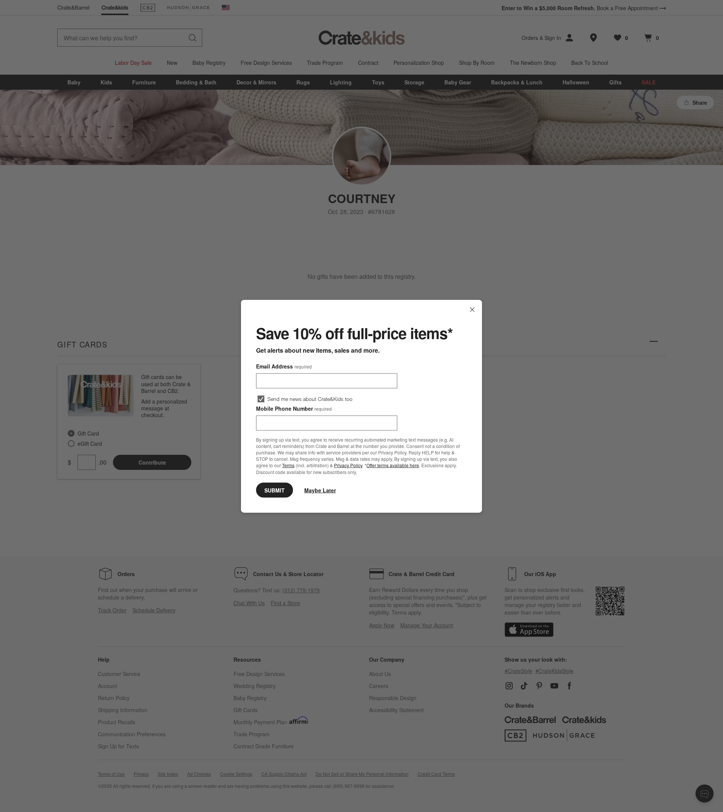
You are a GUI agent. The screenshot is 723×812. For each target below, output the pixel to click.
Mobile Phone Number (294, 408)
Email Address (284, 366)
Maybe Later (320, 490)
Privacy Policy (348, 465)
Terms (288, 465)
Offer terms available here (392, 465)
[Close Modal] (472, 309)
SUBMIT (274, 490)
